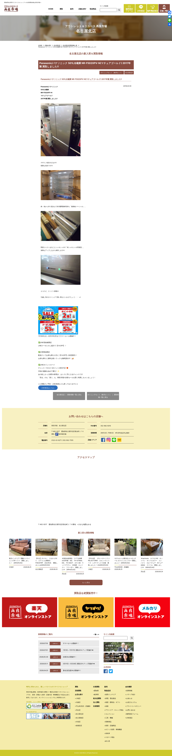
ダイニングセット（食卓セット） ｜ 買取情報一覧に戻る (103, 396)
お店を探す (79, 694)
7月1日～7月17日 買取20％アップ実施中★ (78, 650)
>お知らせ (128, 698)
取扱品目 (107, 691)
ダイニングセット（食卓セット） (111, 73)
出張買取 (96, 687)
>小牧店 (77, 698)
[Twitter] (170, 16)
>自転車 (107, 733)
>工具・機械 (108, 718)
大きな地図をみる (84, 524)
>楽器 (106, 706)
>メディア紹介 (130, 694)
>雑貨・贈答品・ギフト (112, 702)
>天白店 (77, 710)
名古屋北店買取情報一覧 (70, 45)
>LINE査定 (128, 718)
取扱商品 (93, 9)
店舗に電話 (164, 11)
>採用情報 (128, 690)
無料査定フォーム (129, 10)
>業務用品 (107, 721)
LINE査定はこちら (47, 388)
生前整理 (96, 706)
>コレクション (109, 714)
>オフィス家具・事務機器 (113, 729)
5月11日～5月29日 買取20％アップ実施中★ (79, 664)
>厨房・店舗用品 (110, 725)
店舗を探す (82, 9)
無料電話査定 (152, 11)
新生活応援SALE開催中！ (72, 670)
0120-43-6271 (56, 440)
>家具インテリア (110, 694)
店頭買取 (78, 691)
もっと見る (86, 582)
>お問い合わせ (130, 710)
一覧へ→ (96, 634)
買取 (61, 9)
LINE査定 (141, 11)
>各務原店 (78, 725)
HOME (50, 9)
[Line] (170, 20)
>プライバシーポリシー (133, 706)
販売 (71, 9)
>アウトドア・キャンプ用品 (113, 710)
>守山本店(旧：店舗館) (82, 706)
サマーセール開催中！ (71, 643)
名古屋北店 (57, 45)
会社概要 (128, 687)
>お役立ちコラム (131, 702)
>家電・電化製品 (110, 698)
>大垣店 (77, 721)
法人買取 (96, 702)
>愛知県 (96, 690)
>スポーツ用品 (109, 737)
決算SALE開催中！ (70, 657)
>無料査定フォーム (131, 714)
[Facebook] (170, 12)
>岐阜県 (96, 694)
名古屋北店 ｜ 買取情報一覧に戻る (69, 395)
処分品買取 (97, 698)
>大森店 (77, 702)
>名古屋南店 (79, 718)
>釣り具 (107, 741)
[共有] (170, 24)
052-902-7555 (68, 440)
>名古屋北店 (79, 714)
